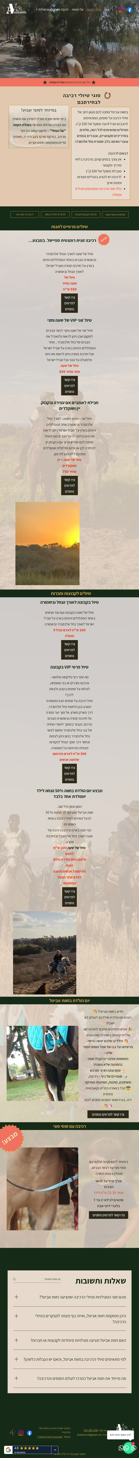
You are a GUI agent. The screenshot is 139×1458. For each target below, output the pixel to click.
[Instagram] (121, 9)
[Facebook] (129, 9)
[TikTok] (112, 9)
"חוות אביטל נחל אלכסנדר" (50, 1436)
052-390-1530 (91, 1430)
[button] (69, 303)
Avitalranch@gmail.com (89, 1434)
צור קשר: (102, 1430)
